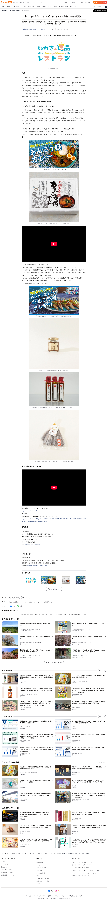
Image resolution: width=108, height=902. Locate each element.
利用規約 (50, 896)
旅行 (17, 6)
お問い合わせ (40, 870)
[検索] (106, 7)
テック (55, 6)
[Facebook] (11, 606)
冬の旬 (43, 602)
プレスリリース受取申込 (42, 878)
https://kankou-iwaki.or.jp (32, 545)
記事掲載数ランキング (7, 872)
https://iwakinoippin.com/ (29, 511)
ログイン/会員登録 (101, 2)
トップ (2, 853)
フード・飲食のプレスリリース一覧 (16, 853)
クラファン (73, 6)
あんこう (12, 602)
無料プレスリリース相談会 (43, 881)
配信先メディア (5, 867)
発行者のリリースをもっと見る (54, 662)
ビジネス (50, 6)
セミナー (38, 883)
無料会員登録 (40, 862)
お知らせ (38, 875)
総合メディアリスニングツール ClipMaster (83, 865)
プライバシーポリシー (60, 896)
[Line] (18, 606)
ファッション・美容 (25, 6)
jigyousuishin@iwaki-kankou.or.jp (37, 565)
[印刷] (21, 606)
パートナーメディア (6, 869)
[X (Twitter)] (14, 606)
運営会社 (28, 896)
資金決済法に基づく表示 (75, 896)
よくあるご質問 (40, 873)
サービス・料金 (5, 864)
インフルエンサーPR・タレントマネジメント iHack (85, 870)
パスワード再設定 (41, 867)
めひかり (36, 602)
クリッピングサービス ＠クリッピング (82, 862)
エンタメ (7, 6)
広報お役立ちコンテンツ (7, 875)
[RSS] (59, 891)
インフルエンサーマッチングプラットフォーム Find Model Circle (89, 873)
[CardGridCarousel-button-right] (85, 580)
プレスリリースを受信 (84, 2)
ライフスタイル (36, 6)
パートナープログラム (39, 896)
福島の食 (49, 602)
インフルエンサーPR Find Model (80, 867)
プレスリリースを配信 (70, 2)
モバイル (61, 6)
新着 (3, 6)
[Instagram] (56, 891)
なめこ (30, 602)
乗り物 (66, 6)
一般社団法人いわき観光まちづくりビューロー (34, 29)
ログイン (38, 865)
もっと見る (102, 670)
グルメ (13, 6)
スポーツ (44, 6)
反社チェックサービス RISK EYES (81, 875)
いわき (19, 602)
